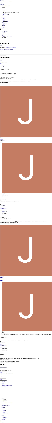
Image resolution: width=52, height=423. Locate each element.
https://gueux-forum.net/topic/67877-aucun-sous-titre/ (6, 49)
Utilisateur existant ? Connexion (6, 405)
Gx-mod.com (3, 407)
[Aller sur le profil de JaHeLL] (27, 192)
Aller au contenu (2, 0)
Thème (3, 398)
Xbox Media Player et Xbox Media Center (11, 47)
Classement (3, 25)
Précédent (4, 410)
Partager (1, 48)
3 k (3, 194)
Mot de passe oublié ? (6, 14)
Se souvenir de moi (5, 12)
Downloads (3, 419)
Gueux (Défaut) (5, 400)
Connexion (5, 13)
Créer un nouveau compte (3, 367)
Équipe (4, 20)
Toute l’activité (5, 23)
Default (4, 399)
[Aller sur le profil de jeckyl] (1, 45)
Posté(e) (3, 140)
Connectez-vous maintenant (3, 371)
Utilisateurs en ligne (5, 21)
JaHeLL (1, 139)
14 (3, 66)
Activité (3, 22)
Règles (4, 412)
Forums (4, 18)
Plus (3, 24)
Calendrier (4, 19)
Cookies (3, 401)
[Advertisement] (26, 40)
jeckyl (1, 60)
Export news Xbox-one (4, 31)
